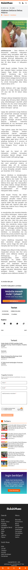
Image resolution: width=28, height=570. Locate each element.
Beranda (18, 519)
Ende (2, 519)
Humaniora (19, 521)
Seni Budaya (19, 527)
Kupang (3, 523)
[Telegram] (25, 568)
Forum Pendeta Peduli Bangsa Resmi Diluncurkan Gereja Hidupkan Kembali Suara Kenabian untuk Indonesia (17, 444)
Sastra (17, 537)
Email (4, 388)
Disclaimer (4, 556)
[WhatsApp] (17, 324)
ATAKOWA (5, 311)
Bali (2, 533)
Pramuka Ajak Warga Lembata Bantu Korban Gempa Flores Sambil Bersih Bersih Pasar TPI (17, 426)
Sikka (3, 531)
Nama (4, 382)
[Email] (8, 568)
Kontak (3, 552)
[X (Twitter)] (11, 324)
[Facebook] (4, 324)
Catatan (3, 550)
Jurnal (3, 548)
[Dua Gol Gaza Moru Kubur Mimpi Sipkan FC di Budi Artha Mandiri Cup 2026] (4, 463)
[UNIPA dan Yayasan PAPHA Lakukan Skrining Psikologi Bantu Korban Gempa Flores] (4, 455)
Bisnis (17, 523)
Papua (3, 537)
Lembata (14, 314)
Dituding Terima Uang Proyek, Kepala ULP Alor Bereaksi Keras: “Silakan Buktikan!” (17, 435)
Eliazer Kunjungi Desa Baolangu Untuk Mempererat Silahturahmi (11, 356)
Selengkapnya (14, 301)
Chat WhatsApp (14, 490)
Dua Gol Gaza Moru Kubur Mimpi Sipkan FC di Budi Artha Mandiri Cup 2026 (17, 462)
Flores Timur (5, 521)
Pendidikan (19, 533)
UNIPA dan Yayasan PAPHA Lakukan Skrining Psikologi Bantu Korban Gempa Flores (16, 454)
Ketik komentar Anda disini (9, 393)
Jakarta (3, 535)
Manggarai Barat (6, 527)
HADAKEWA (5, 314)
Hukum (17, 535)
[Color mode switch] (23, 3)
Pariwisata (18, 531)
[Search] (20, 3)
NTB (2, 529)
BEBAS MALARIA (15, 311)
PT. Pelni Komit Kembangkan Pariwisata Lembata (12, 363)
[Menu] (26, 3)
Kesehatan (18, 529)
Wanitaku (3, 351)
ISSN (2, 546)
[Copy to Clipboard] (23, 324)
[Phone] (3, 568)
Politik (17, 525)
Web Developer (6, 554)
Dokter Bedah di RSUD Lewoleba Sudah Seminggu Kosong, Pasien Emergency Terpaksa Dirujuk (14, 345)
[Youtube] (19, 568)
